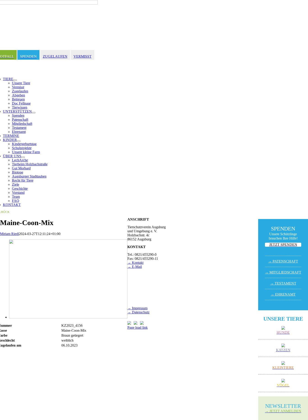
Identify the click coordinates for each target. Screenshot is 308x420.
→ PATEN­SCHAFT (283, 261)
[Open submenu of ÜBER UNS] (23, 157)
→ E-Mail (134, 267)
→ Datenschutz (138, 312)
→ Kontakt (135, 263)
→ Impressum (137, 308)
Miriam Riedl (9, 234)
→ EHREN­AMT (283, 294)
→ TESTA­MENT (283, 283)
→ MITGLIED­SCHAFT (283, 272)
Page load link (137, 327)
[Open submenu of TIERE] (15, 80)
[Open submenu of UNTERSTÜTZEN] (33, 112)
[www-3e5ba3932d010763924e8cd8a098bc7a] (68, 317)
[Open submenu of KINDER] (19, 141)
